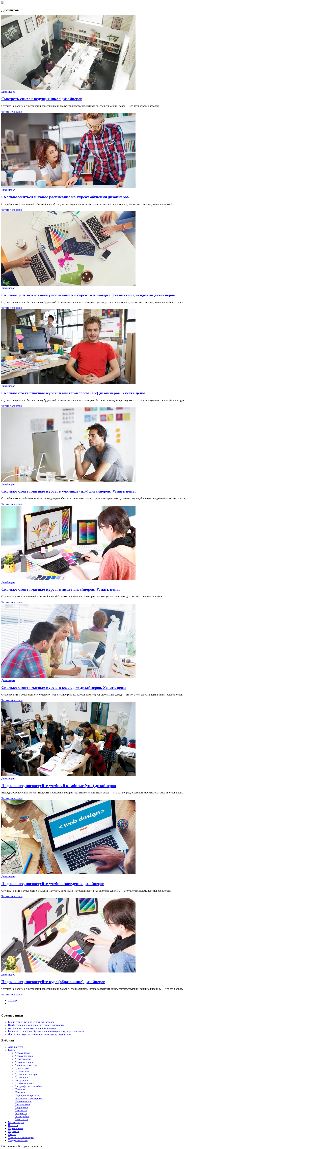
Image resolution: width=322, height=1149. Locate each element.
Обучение (13, 1131)
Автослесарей (23, 1059)
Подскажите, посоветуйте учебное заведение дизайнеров (52, 883)
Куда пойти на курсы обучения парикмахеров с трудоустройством (46, 1031)
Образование (15, 1128)
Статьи (12, 1134)
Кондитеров (22, 1080)
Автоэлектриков (24, 1062)
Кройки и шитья (24, 1083)
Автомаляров (22, 1053)
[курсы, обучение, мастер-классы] (2, 3)
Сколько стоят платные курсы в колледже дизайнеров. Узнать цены (63, 687)
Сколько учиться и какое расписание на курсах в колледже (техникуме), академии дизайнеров (88, 295)
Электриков (21, 1119)
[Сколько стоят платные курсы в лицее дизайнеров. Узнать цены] (68, 579)
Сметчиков (21, 1110)
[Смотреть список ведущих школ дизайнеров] (68, 88)
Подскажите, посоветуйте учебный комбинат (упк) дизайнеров (58, 785)
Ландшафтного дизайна (28, 1086)
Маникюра (21, 1089)
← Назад (13, 1000)
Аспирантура (15, 1047)
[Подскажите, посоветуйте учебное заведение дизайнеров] (68, 873)
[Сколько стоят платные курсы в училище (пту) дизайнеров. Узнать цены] (68, 481)
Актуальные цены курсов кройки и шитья (32, 1028)
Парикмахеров (23, 1101)
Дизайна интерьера (26, 1074)
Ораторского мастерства (29, 1098)
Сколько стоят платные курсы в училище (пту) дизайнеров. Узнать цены (68, 491)
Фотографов (22, 1116)
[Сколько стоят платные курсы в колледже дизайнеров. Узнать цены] (68, 677)
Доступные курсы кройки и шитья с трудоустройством (39, 1034)
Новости (13, 1125)
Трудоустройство (18, 1140)
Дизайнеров (8, 91)
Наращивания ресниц (27, 1095)
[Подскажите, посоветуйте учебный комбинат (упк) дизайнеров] (68, 775)
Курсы (11, 1050)
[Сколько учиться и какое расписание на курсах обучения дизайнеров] (68, 186)
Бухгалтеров (22, 1068)
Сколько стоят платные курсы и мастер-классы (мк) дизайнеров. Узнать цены (73, 393)
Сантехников (22, 1104)
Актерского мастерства (28, 1065)
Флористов (21, 1113)
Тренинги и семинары (21, 1137)
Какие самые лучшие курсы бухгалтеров (31, 1022)
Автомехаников (24, 1056)
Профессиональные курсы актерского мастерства (36, 1025)
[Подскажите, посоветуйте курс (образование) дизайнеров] (68, 971)
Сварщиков (21, 1107)
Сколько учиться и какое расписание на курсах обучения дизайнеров (65, 197)
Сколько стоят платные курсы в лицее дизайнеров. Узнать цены (60, 589)
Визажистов (22, 1071)
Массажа (20, 1092)
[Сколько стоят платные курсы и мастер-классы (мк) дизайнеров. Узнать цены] (68, 382)
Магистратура (16, 1122)
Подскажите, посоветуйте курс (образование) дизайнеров (53, 982)
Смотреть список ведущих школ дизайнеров (41, 99)
